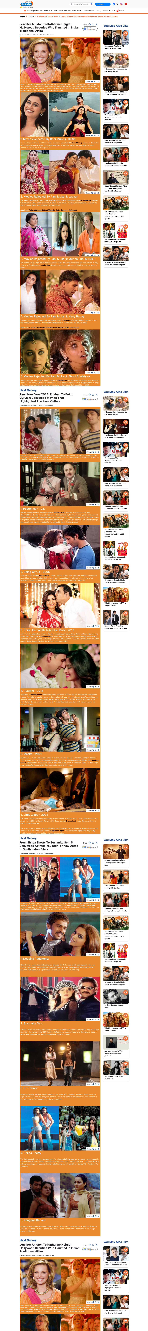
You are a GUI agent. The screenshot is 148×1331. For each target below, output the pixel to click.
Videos (105, 11)
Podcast (47, 11)
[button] (91, 4)
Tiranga (98, 11)
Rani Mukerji (77, 143)
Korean (79, 11)
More (111, 11)
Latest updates (33, 11)
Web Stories (58, 11)
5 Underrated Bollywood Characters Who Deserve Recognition (54, 327)
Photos (31, 16)
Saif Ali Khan (44, 576)
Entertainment (89, 11)
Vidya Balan (66, 320)
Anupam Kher (59, 512)
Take (53, 210)
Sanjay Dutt (45, 265)
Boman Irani (46, 636)
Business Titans (70, 11)
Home (22, 16)
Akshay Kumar (36, 695)
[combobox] (81, 4)
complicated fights (57, 831)
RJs (41, 11)
